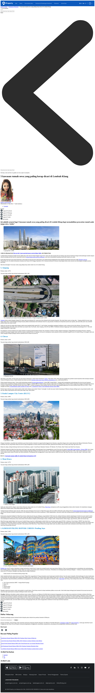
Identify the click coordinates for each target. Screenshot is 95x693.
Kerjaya (25, 674)
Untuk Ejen (64, 3)
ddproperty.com (50, 683)
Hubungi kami (33, 674)
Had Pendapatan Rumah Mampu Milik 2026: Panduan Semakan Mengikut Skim (19, 646)
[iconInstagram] (3, 630)
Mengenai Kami (9, 674)
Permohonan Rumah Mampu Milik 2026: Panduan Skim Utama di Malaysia (18, 638)
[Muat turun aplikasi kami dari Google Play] (24, 668)
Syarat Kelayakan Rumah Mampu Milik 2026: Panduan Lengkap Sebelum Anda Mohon (21, 640)
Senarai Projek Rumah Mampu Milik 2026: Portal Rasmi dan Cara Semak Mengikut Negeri (22, 643)
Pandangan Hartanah (13, 6)
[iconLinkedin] (6, 630)
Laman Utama (4, 6)
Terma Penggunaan (53, 674)
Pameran (56, 3)
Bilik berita (18, 674)
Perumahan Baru (29, 3)
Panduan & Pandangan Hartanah (43, 3)
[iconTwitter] (2, 630)
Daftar (16, 620)
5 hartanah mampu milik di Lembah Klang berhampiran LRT (20, 456)
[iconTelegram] (4, 630)
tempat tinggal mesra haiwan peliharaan (35, 257)
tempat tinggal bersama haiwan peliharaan (83, 510)
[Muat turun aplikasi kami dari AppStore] (11, 668)
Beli (16, 3)
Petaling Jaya (4, 568)
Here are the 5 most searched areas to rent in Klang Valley (27, 253)
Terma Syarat (64, 674)
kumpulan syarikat (64, 622)
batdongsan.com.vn (38, 683)
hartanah (6, 655)
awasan (37, 382)
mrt (4, 657)
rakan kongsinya (75, 622)
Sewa (21, 3)
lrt (4, 656)
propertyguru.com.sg (25, 683)
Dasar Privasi (42, 674)
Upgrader (6, 206)
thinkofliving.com (61, 683)
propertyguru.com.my (11, 683)
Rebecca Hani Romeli (6, 202)
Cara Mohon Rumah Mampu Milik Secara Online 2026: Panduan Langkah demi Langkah (22, 648)
